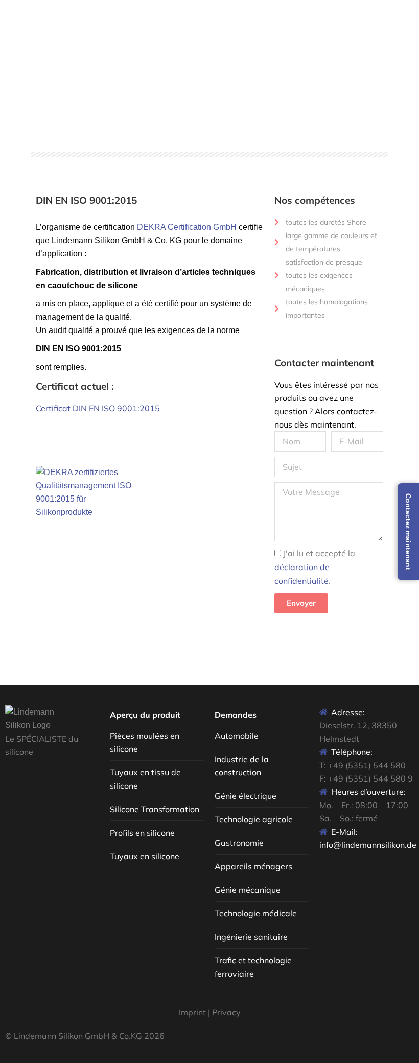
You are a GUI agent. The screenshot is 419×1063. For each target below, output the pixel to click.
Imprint (192, 1012)
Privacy (226, 1012)
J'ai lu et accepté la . (314, 567)
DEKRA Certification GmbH (186, 227)
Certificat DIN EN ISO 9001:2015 (98, 408)
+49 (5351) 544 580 (367, 765)
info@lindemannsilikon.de (367, 845)
